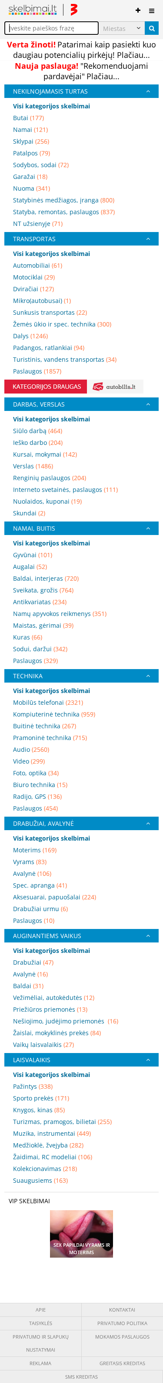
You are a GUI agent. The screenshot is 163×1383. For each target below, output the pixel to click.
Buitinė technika (44, 726)
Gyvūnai (32, 555)
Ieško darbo (38, 442)
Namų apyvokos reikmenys (59, 613)
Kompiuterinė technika (54, 714)
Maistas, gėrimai (43, 625)
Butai (28, 118)
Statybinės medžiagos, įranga (63, 200)
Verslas (33, 466)
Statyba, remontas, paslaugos (64, 212)
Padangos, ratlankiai (48, 347)
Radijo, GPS (37, 796)
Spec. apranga (40, 885)
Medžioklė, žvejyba (48, 1145)
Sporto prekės (41, 1098)
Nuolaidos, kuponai (47, 501)
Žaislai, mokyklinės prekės (57, 1033)
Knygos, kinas (39, 1110)
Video (29, 761)
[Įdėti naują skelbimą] (138, 8)
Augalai (30, 566)
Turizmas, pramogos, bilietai (62, 1121)
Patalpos (31, 153)
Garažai (30, 176)
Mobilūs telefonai (48, 702)
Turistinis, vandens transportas (64, 359)
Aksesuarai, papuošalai (54, 897)
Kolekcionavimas (45, 1168)
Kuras (27, 637)
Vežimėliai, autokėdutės (53, 997)
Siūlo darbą (37, 431)
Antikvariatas (40, 602)
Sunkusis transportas (50, 312)
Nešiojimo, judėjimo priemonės (65, 1021)
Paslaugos (37, 371)
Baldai (28, 986)
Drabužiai (33, 962)
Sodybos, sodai (41, 165)
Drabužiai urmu (40, 909)
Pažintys (33, 1086)
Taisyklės (40, 1323)
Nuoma (31, 188)
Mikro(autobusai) (42, 300)
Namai (30, 129)
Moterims (35, 850)
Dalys (30, 336)
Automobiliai (37, 265)
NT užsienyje (38, 223)
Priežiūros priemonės (50, 1009)
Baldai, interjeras (46, 578)
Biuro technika (40, 785)
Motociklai (34, 277)
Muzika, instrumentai (52, 1133)
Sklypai (31, 141)
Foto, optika (36, 773)
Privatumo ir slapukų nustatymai (41, 1343)
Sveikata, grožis (43, 590)
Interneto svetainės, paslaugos (65, 489)
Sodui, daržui (40, 649)
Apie (41, 1309)
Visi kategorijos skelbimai (51, 106)
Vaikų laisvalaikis (43, 1044)
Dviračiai (33, 289)
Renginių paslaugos (49, 478)
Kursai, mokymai (45, 454)
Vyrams (30, 862)
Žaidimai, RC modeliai (52, 1157)
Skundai (29, 513)
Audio (31, 749)
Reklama (40, 1363)
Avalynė (32, 873)
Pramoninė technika (50, 738)
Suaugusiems (40, 1180)
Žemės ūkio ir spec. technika (62, 324)
